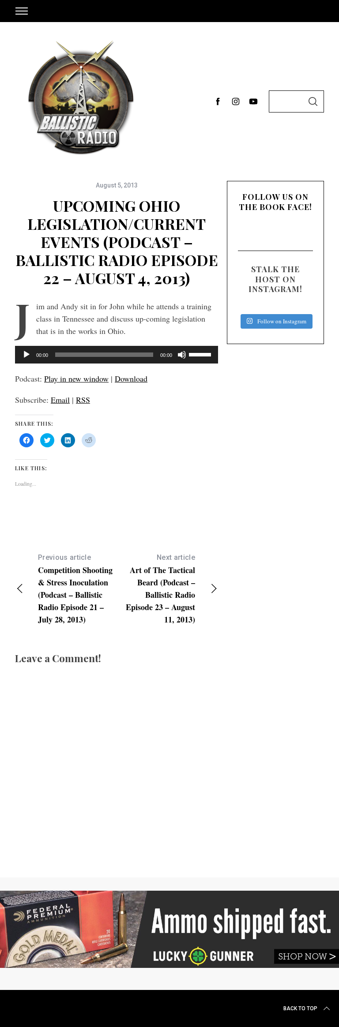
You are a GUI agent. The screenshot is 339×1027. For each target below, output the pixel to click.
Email (60, 399)
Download (131, 378)
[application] (116, 355)
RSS (83, 399)
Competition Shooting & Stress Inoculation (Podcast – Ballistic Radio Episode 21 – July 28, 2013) (75, 589)
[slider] (201, 354)
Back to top (300, 1008)
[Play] (26, 354)
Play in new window (76, 378)
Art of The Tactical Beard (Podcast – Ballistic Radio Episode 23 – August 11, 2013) (160, 589)
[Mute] (181, 354)
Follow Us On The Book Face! (275, 201)
